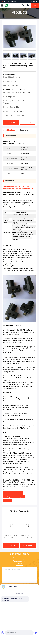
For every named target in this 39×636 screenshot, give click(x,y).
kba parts (8, 501)
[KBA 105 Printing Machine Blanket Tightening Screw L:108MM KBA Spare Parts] (28, 525)
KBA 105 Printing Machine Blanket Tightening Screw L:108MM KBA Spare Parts (28, 537)
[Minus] (36, 587)
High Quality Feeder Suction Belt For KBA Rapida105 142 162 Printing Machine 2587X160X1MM (11, 537)
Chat (35, 5)
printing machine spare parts (14, 497)
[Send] (36, 632)
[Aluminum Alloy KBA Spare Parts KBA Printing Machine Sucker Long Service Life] (19, 36)
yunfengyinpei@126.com (11, 1)
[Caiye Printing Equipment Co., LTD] (9, 5)
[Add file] (2, 632)
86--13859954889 (32, 1)
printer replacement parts (13, 493)
